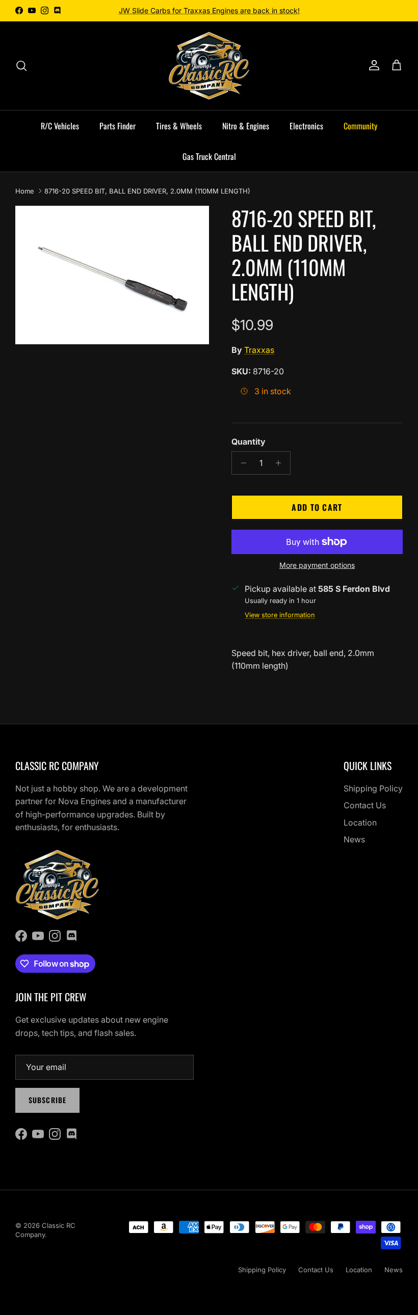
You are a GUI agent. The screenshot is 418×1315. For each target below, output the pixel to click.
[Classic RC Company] (209, 66)
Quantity (248, 441)
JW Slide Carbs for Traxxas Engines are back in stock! (209, 10)
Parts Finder (117, 126)
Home (24, 191)
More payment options (317, 565)
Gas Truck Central (209, 156)
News (354, 839)
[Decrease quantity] (241, 463)
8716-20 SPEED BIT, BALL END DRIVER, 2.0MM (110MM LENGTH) (147, 191)
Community (360, 126)
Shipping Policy (373, 788)
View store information (280, 615)
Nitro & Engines (245, 126)
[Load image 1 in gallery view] (112, 275)
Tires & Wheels (179, 126)
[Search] (21, 66)
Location (360, 822)
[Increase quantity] (281, 463)
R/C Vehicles (60, 126)
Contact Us (365, 805)
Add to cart (317, 507)
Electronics (306, 126)
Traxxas (259, 350)
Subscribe (47, 1099)
